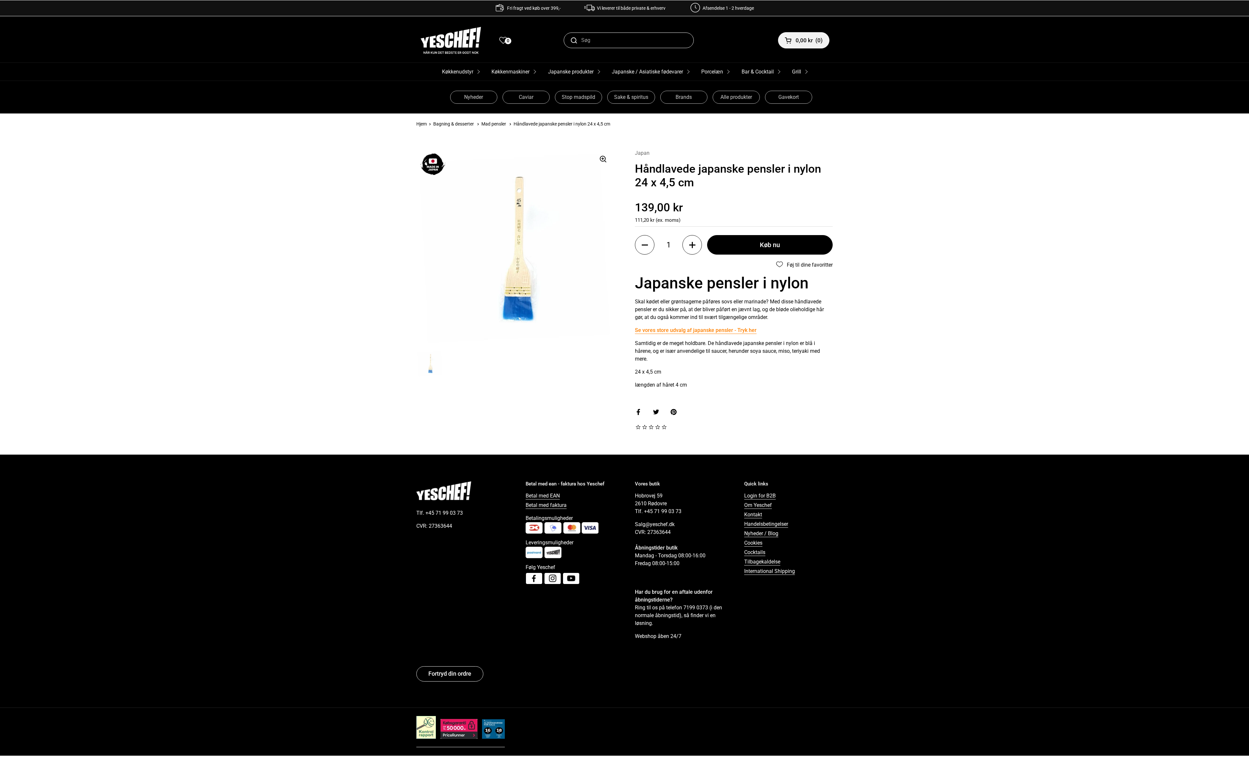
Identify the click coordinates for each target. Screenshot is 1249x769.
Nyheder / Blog (761, 533)
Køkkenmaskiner (510, 72)
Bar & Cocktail (758, 72)
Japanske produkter (571, 72)
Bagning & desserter (453, 123)
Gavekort (788, 97)
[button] (644, 245)
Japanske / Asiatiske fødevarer (647, 72)
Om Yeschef (758, 505)
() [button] (809, 40)
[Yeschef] (450, 40)
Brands (684, 97)
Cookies (753, 543)
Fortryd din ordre (449, 673)
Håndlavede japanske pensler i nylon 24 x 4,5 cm (562, 123)
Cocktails (754, 552)
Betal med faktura (546, 505)
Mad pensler (493, 123)
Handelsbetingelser (766, 524)
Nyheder (473, 97)
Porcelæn (712, 72)
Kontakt (753, 514)
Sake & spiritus (631, 97)
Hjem (421, 123)
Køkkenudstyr (457, 72)
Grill (796, 72)
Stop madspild (578, 97)
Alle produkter (736, 97)
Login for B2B (760, 496)
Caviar (526, 97)
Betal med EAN (543, 496)
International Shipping (769, 571)
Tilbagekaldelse (762, 562)
